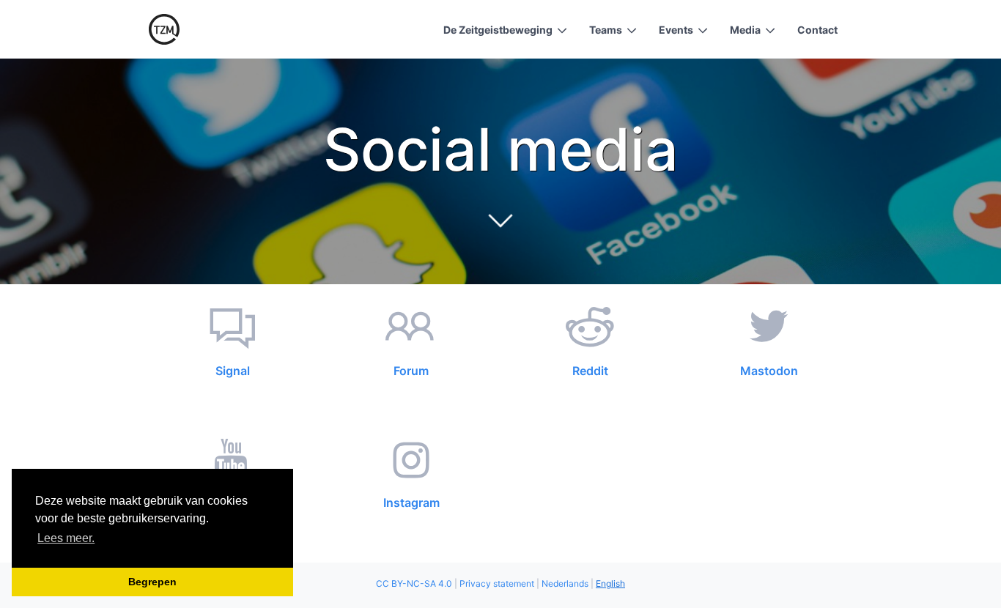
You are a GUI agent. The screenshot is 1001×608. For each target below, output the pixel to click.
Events (676, 29)
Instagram (411, 502)
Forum (411, 370)
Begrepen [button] (152, 581)
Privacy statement (496, 583)
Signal (232, 370)
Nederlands (565, 583)
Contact (817, 29)
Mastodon (769, 370)
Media (745, 29)
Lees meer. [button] (66, 538)
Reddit (590, 370)
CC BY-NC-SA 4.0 (414, 583)
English (610, 583)
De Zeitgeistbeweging (498, 29)
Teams (605, 29)
